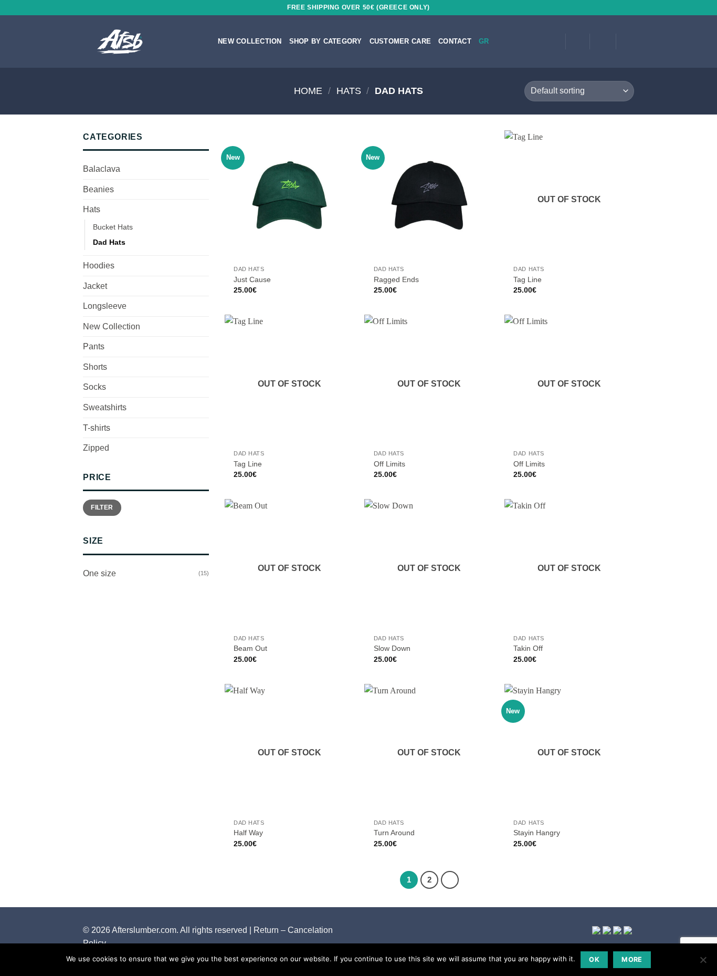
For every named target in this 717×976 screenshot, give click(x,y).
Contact (454, 41)
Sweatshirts (104, 407)
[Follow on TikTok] (550, 41)
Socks (94, 386)
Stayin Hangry (536, 832)
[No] (703, 962)
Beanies (98, 189)
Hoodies (98, 265)
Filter (102, 507)
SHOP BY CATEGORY (325, 41)
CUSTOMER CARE (400, 41)
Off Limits (389, 464)
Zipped (96, 447)
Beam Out (250, 648)
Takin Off (528, 648)
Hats (348, 90)
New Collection (250, 41)
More (631, 959)
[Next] (450, 880)
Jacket (95, 286)
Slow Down (392, 648)
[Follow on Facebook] (523, 41)
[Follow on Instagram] (537, 41)
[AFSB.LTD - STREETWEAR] (147, 41)
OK (594, 959)
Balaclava (101, 168)
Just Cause (252, 279)
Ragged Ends (396, 279)
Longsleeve (104, 306)
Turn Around (394, 832)
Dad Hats (109, 242)
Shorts (95, 366)
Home (308, 90)
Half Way (248, 832)
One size (99, 573)
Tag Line (527, 279)
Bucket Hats (113, 227)
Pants (93, 346)
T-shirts (96, 427)
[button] (577, 41)
